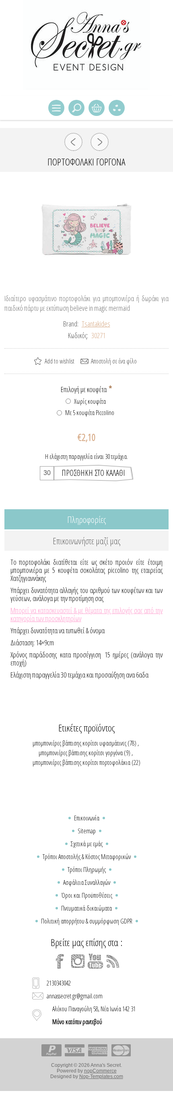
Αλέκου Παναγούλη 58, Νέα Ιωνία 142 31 (94, 1015)
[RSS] (113, 961)
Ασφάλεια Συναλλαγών (86, 882)
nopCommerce (100, 1071)
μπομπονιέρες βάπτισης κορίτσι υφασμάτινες (79, 743)
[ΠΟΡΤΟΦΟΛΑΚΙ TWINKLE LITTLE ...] (73, 142)
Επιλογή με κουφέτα (84, 389)
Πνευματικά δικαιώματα (86, 908)
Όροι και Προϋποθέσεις (86, 895)
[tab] (86, 519)
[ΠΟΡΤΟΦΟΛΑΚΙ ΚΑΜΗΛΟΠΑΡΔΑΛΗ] (100, 142)
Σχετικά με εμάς (87, 843)
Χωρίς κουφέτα (90, 401)
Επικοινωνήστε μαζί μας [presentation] (86, 541)
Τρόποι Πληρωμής (87, 869)
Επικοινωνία (86, 818)
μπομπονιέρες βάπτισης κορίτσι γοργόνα (81, 752)
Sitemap (87, 830)
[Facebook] (59, 961)
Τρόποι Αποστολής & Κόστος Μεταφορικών (87, 856)
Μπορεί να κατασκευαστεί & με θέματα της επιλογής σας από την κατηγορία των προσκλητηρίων (86, 614)
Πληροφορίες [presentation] (86, 519)
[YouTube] (95, 961)
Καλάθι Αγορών (97, 108)
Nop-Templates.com (101, 1076)
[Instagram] (77, 961)
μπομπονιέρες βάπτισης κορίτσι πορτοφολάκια (81, 762)
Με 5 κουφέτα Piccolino (89, 412)
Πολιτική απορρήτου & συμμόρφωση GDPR (86, 921)
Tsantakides (96, 323)
